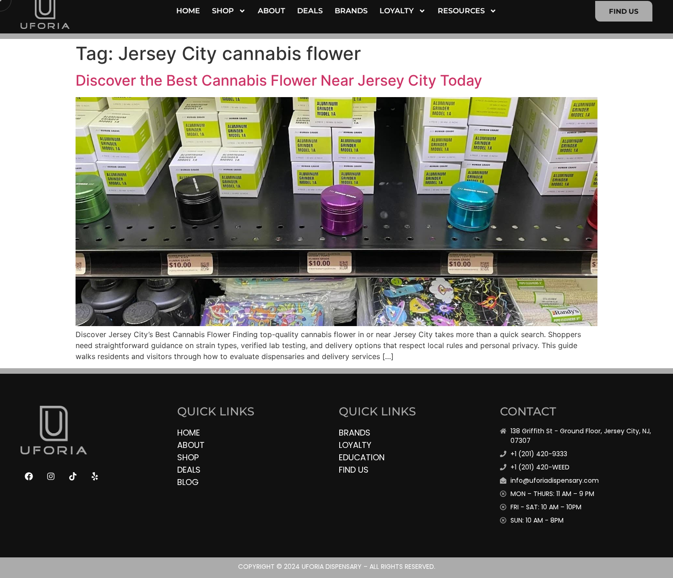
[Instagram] (51, 476)
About (271, 10)
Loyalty (397, 10)
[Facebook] (29, 476)
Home (188, 10)
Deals (310, 10)
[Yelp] (95, 476)
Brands (351, 10)
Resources (461, 10)
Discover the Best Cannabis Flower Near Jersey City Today (279, 80)
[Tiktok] (73, 476)
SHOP (223, 10)
